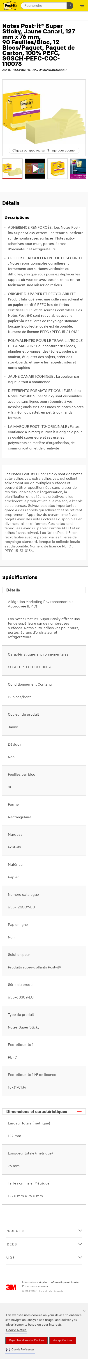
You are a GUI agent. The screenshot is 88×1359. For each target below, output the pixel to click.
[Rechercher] (70, 5)
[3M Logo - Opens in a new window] (10, 5)
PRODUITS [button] (15, 1231)
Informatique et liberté (65, 1282)
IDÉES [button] (11, 1244)
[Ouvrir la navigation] (82, 6)
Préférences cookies (35, 1286)
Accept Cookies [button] (62, 1340)
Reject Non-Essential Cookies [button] (26, 1340)
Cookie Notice (16, 1330)
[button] (20, 1350)
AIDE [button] (10, 1257)
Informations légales (35, 1282)
